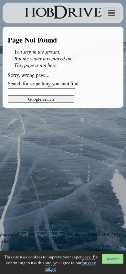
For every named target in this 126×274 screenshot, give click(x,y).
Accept (112, 259)
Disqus (41, 234)
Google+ (56, 234)
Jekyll (23, 234)
